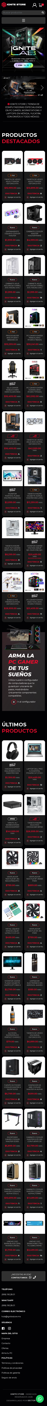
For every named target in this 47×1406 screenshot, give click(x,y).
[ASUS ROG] (12, 436)
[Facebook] (3, 1329)
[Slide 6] (35, 95)
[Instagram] (9, 1329)
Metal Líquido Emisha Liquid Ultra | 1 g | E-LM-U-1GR (12, 932)
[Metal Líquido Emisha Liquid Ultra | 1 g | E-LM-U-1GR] (12, 910)
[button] (35, 5)
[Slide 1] (12, 95)
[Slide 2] (16, 95)
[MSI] (12, 819)
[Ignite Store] (14, 4)
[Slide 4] (26, 95)
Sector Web (34, 1400)
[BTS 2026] (12, 384)
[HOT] (12, 176)
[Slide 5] (31, 95)
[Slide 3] (21, 95)
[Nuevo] (12, 228)
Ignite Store (17, 1394)
